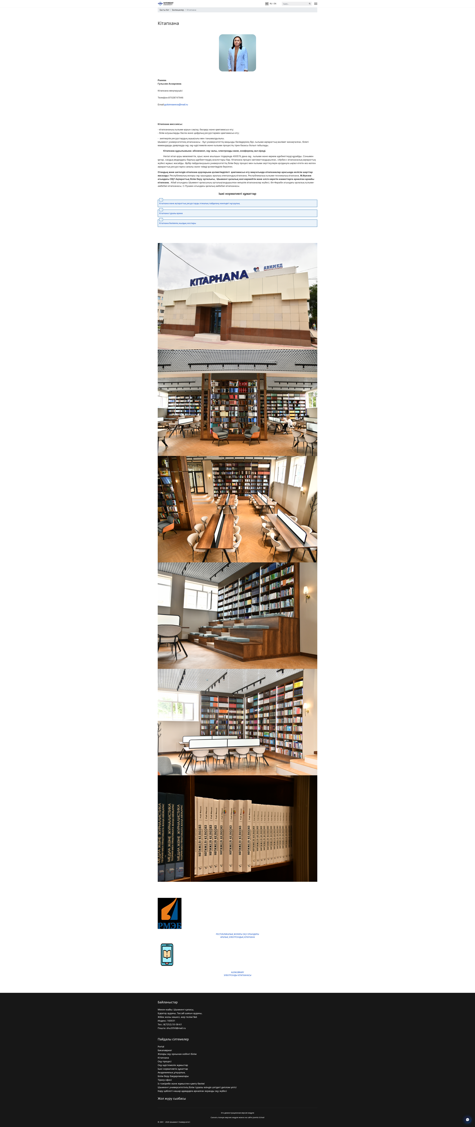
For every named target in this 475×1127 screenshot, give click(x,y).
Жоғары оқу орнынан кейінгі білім (177, 1053)
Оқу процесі (164, 1061)
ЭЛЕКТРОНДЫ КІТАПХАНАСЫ (237, 975)
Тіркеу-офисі (165, 1079)
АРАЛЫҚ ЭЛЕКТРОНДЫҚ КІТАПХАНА (237, 937)
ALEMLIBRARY (237, 972)
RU (271, 3)
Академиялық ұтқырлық (171, 1072)
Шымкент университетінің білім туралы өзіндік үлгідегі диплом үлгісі (197, 1087)
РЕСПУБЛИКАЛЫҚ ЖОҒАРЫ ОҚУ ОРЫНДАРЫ (237, 934)
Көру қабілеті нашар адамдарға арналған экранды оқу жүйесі (192, 1090)
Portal (161, 1046)
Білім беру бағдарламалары (173, 1076)
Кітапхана (163, 1057)
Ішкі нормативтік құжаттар (173, 1068)
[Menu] (315, 3)
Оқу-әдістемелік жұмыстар (173, 1065)
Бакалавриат (165, 1050)
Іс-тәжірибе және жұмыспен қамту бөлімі (181, 1083)
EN (275, 3)
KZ (267, 3)
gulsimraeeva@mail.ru (176, 104)
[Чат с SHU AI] (468, 1120)
